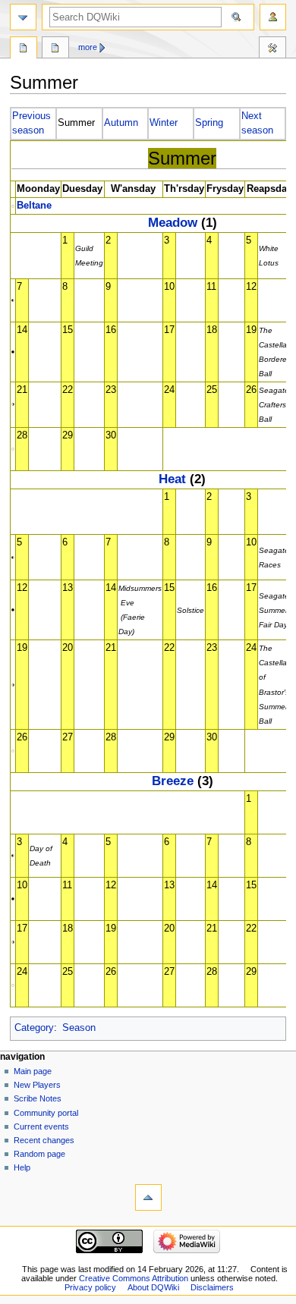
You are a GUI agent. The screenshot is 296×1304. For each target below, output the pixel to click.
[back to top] (148, 1197)
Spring (209, 123)
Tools (272, 49)
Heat (172, 478)
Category (34, 1028)
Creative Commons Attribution (133, 1278)
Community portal (46, 1112)
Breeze (173, 780)
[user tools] (273, 17)
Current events (41, 1126)
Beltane (34, 205)
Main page (33, 1071)
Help (22, 1167)
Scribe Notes (37, 1098)
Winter (164, 123)
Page (23, 49)
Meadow (172, 222)
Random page (39, 1153)
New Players (37, 1084)
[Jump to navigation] (23, 17)
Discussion (55, 49)
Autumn (121, 123)
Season (79, 1028)
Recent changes (44, 1140)
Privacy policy (90, 1287)
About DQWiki (153, 1287)
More (87, 47)
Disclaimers (212, 1287)
